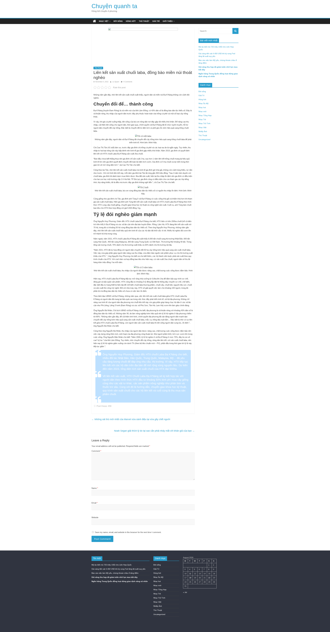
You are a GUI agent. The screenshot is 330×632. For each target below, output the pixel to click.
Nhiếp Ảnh (203, 131)
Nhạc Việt (104, 21)
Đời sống (118, 21)
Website (95, 517)
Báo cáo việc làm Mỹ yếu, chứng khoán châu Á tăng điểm (115, 573)
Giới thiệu (168, 21)
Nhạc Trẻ (202, 119)
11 (190, 574)
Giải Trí (156, 21)
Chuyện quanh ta (114, 6)
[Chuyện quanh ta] (94, 21)
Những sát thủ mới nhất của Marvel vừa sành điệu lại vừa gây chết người (131, 419)
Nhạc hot (202, 107)
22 (209, 578)
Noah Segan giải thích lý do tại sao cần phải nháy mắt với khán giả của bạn (154, 431)
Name (95, 488)
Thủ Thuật (144, 21)
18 (190, 578)
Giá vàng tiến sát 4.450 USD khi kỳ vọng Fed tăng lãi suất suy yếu (118, 569)
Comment (96, 451)
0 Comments (127, 82)
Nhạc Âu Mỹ (203, 103)
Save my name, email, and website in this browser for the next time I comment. (128, 532)
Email (95, 503)
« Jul (185, 592)
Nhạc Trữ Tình (204, 123)
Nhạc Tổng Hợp (205, 115)
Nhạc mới (202, 111)
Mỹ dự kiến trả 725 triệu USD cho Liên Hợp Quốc (112, 565)
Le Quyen (116, 82)
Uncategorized (204, 139)
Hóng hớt (131, 21)
